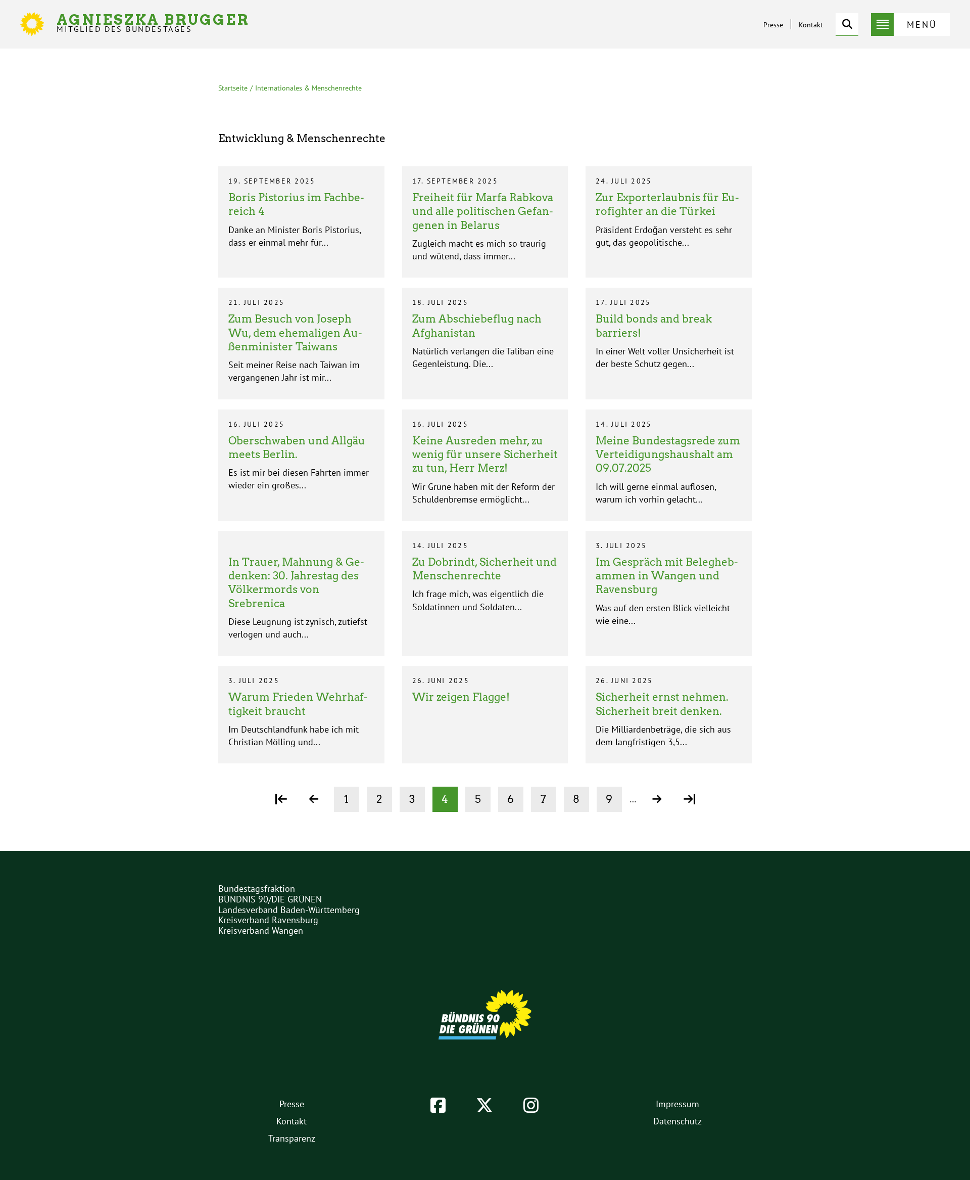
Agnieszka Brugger (153, 23)
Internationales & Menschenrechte (308, 88)
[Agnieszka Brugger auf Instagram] (531, 1105)
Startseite (233, 88)
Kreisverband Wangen (260, 930)
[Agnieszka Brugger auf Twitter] (484, 1105)
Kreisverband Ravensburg (268, 920)
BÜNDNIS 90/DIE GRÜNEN (270, 899)
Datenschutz (677, 1121)
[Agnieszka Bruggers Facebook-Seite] (438, 1105)
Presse (773, 24)
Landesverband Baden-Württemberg (289, 910)
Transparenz (291, 1138)
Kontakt (811, 24)
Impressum (677, 1104)
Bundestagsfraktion (256, 888)
